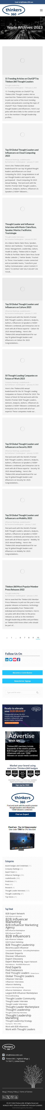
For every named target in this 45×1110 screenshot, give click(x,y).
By (14, 88)
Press (7, 884)
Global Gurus (35, 973)
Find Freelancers (14, 970)
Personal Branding (12, 996)
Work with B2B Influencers (17, 1026)
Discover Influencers (16, 956)
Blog (4, 1092)
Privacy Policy (13, 1092)
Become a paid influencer (17, 947)
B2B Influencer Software (14, 939)
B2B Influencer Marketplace (15, 930)
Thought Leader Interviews (14, 237)
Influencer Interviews (15, 982)
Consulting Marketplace (31, 950)
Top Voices (9, 897)
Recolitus (29, 1108)
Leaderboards (25, 160)
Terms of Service (26, 1092)
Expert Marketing (14, 961)
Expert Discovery (14, 959)
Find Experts (13, 967)
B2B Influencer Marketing (17, 920)
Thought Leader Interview (17, 1001)
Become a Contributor (22, 673)
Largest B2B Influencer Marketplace (22, 993)
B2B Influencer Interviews (14, 916)
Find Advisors (10, 964)
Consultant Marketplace (14, 950)
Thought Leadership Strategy (19, 1021)
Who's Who (17, 1024)
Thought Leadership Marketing (18, 1016)
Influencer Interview (14, 979)
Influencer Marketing (13, 984)
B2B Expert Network (15, 913)
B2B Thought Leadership (20, 945)
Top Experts (9, 1024)
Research (8, 887)
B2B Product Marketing (14, 942)
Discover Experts (14, 953)
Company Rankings (12, 382)
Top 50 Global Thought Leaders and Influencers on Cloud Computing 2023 (22, 153)
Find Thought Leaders (17, 973)
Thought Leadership (12, 85)
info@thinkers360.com (26, 2)
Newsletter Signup (22, 681)
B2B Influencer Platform (14, 933)
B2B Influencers (18, 936)
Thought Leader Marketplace (22, 1007)
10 (38, 637)
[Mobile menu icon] (41, 10)
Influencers (27, 990)
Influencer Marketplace (14, 990)
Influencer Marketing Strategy (15, 987)
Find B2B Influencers (23, 964)
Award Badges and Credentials (16, 866)
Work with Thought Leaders (20, 1029)
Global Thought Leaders (20, 976)
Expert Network (30, 962)
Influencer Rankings (12, 160)
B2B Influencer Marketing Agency (22, 926)
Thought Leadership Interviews (16, 1013)
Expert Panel (10, 872)
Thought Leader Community (20, 998)
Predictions (9, 881)
